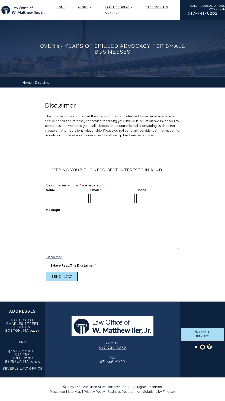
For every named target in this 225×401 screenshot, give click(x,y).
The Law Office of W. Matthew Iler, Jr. (102, 387)
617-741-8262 (203, 13)
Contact (112, 13)
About (83, 7)
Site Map (74, 391)
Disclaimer (54, 257)
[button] (221, 375)
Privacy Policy (94, 391)
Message (53, 210)
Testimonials (157, 7)
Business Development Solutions (132, 391)
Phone (141, 190)
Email (95, 190)
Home (61, 7)
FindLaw (169, 391)
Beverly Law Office (23, 368)
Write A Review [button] (202, 334)
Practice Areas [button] (117, 7)
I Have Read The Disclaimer (73, 265)
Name (50, 190)
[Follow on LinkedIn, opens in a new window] (195, 347)
